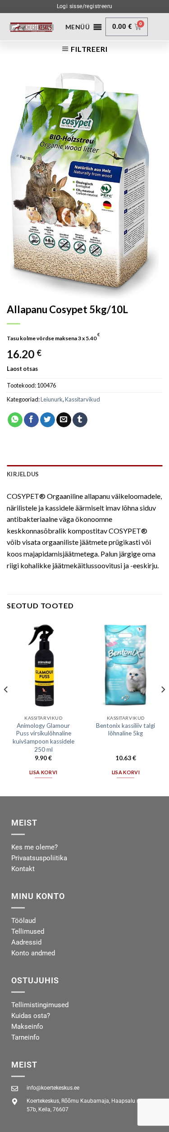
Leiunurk (52, 399)
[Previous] (6, 707)
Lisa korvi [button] (43, 772)
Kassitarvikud (82, 399)
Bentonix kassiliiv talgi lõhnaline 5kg (125, 729)
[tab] (84, 474)
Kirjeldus (23, 474)
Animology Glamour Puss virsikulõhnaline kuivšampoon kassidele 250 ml (43, 737)
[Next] (162, 707)
